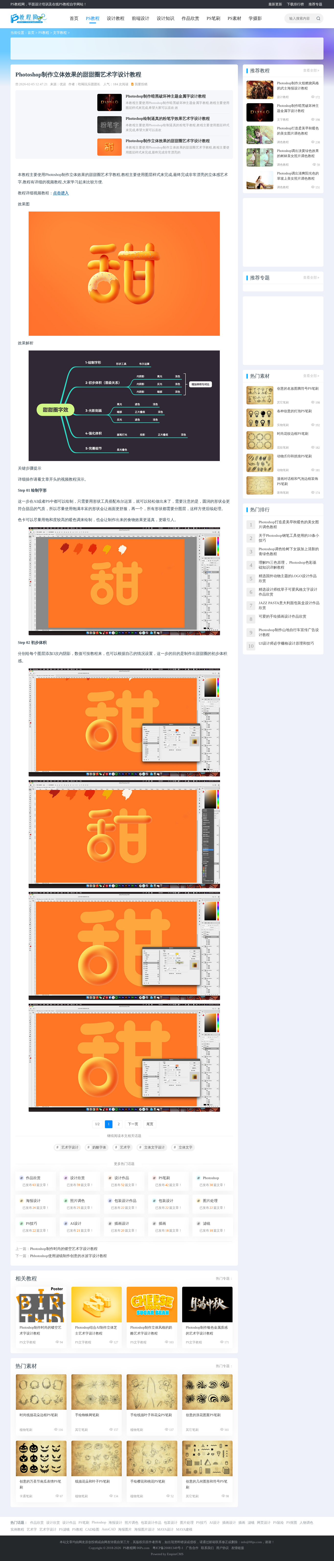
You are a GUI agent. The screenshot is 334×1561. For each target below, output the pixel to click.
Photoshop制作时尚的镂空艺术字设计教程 (64, 1249)
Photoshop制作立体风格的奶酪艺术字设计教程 (151, 1330)
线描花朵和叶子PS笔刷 (92, 1481)
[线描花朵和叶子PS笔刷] (96, 1458)
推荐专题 (315, 4)
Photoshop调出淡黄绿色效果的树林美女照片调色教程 (298, 153)
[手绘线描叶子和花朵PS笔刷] (152, 1392)
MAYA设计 (165, 1529)
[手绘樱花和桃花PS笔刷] (152, 1458)
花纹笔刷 (283, 447)
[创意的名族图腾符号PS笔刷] (259, 395)
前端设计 (140, 18)
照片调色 (131, 1522)
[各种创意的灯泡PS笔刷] (259, 418)
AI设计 (214, 1522)
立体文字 (185, 1147)
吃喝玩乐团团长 (89, 84)
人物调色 (306, 1522)
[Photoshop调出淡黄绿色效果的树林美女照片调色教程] (259, 157)
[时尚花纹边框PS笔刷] (259, 440)
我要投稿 (141, 84)
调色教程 (283, 142)
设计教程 (115, 18)
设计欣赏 (53, 1522)
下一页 (133, 1124)
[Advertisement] (128, 48)
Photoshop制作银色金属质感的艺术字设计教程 (207, 1330)
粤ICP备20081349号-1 (168, 1548)
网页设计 (264, 1522)
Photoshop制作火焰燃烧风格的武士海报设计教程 (298, 85)
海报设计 (115, 1522)
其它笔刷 (81, 1430)
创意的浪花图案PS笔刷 (203, 1415)
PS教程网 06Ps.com (136, 1548)
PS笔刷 (213, 18)
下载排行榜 (295, 4)
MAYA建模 (184, 1529)
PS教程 (93, 18)
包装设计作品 (151, 1522)
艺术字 (125, 1147)
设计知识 (165, 18)
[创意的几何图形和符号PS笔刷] (207, 1458)
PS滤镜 (64, 1529)
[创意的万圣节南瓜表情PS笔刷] (41, 1458)
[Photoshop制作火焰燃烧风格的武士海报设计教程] (259, 90)
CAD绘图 (92, 1529)
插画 (241, 1522)
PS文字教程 (28, 1342)
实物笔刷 (283, 425)
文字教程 (60, 33)
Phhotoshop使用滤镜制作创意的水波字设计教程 (68, 1256)
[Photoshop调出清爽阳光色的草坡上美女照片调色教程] (259, 180)
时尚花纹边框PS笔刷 (292, 434)
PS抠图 (291, 1522)
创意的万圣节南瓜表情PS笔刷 (40, 1484)
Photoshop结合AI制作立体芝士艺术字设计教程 (96, 1330)
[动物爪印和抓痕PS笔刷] (259, 463)
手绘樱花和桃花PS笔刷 (147, 1481)
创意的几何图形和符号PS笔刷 (206, 1484)
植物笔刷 (26, 1430)
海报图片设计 (144, 1529)
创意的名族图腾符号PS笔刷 (298, 388)
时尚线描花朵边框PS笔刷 (39, 1415)
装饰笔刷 (283, 492)
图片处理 (187, 1522)
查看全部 (310, 70)
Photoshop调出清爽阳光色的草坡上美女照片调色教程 (298, 176)
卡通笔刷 (26, 1496)
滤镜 (251, 1522)
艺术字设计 (69, 1147)
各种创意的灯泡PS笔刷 (294, 411)
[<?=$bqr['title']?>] (41, 1304)
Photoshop (99, 1522)
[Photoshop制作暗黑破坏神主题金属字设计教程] (259, 112)
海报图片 (125, 1529)
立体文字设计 (154, 1147)
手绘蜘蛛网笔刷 (87, 1415)
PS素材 (234, 18)
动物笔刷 (283, 470)
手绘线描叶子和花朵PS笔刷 (151, 1415)
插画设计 (229, 1522)
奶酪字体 (99, 1147)
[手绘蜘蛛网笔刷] (96, 1392)
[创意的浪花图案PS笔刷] (207, 1392)
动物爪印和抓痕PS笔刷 (294, 456)
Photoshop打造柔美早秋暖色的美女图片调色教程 (298, 130)
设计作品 (69, 1522)
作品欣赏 (190, 18)
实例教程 (17, 1529)
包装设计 (171, 1522)
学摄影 (255, 18)
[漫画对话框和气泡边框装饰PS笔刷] (259, 485)
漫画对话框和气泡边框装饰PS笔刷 (297, 481)
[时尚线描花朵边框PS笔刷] (41, 1392)
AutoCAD (109, 1529)
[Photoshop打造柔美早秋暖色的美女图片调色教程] (259, 135)
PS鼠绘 (278, 1522)
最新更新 (275, 4)
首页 (74, 18)
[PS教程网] (29, 18)
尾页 (149, 1124)
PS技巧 (201, 1522)
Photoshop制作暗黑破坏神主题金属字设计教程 (298, 108)
